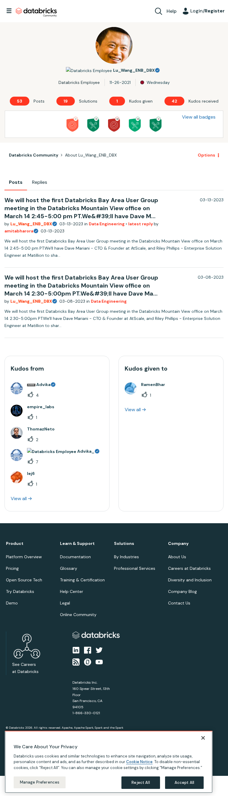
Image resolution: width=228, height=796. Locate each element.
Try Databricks (20, 591)
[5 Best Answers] (155, 124)
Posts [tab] (16, 182)
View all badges (199, 117)
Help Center (71, 591)
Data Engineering (107, 223)
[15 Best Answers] (93, 124)
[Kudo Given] (72, 124)
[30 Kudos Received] (114, 124)
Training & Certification (82, 580)
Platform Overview (24, 556)
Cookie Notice (139, 761)
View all (19, 498)
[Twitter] (99, 650)
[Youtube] (99, 661)
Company (178, 543)
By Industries (126, 556)
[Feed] (76, 661)
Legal (65, 603)
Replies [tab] (39, 182)
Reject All (141, 782)
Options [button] (206, 155)
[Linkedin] (76, 650)
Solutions (124, 543)
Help (172, 11)
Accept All (184, 782)
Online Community (78, 614)
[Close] (203, 737)
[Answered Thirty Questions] (134, 124)
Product (14, 543)
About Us (177, 556)
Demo (12, 603)
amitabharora (18, 231)
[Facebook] (87, 650)
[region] (109, 762)
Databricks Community (36, 12)
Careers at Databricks (189, 568)
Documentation (75, 556)
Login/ (207, 11)
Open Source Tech (24, 580)
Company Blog (182, 591)
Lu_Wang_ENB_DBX (31, 223)
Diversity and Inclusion (190, 580)
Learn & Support (77, 543)
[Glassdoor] (87, 661)
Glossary (68, 568)
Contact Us (179, 603)
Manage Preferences (39, 782)
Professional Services (134, 568)
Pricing (12, 568)
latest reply (141, 223)
